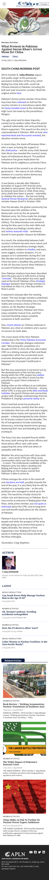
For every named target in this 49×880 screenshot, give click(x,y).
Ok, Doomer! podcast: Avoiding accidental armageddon (19, 613)
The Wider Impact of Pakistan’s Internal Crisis (20, 763)
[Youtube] (31, 852)
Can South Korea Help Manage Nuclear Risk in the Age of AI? (23, 596)
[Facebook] (35, 852)
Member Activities (9, 42)
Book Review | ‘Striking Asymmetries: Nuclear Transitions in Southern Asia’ (24, 705)
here (19, 93)
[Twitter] (34, 4)
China (15, 56)
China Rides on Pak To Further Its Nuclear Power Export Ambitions (21, 821)
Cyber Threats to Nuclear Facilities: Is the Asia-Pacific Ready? (24, 643)
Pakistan (5, 56)
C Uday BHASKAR (10, 571)
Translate (44, 4)
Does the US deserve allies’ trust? (20, 627)
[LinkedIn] (37, 4)
